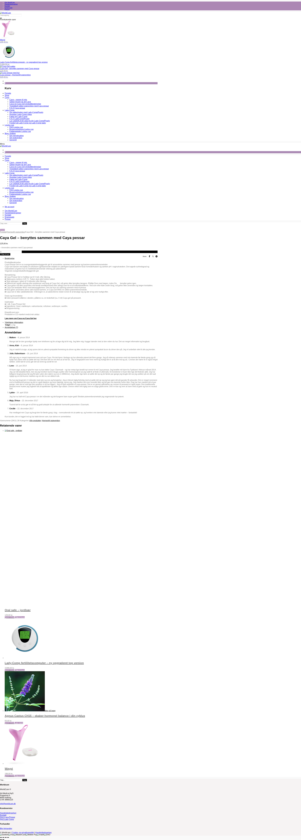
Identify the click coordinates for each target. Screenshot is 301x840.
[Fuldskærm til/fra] (3, 837)
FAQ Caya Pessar (7, 817)
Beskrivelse (9, 258)
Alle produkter (35, 421)
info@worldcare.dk (8, 804)
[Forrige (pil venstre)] (1, 839)
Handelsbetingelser (8, 813)
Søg (24, 223)
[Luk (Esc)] (8, 837)
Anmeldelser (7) (11, 327)
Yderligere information (14, 322)
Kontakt (3, 815)
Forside (3, 232)
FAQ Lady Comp (7, 819)
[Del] (6, 837)
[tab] (81, 288)
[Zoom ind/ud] (1, 837)
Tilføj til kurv (5, 254)
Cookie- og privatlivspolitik (23, 833)
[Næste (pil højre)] (3, 839)
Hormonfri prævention (16, 232)
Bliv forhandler (6, 829)
